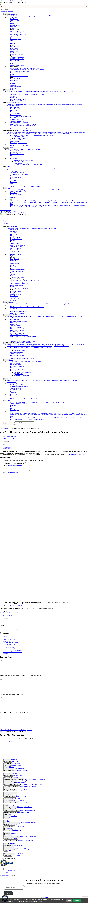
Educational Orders (15, 152)
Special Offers (14, 17)
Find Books (7, 14)
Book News (13, 193)
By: (9, 438)
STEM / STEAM (15, 62)
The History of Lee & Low (17, 172)
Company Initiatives (15, 175)
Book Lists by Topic (9, 639)
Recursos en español (15, 115)
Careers (12, 183)
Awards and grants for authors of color (10, 612)
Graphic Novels (14, 51)
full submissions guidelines (15, 605)
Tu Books (13, 85)
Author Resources (15, 141)
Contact (6, 147)
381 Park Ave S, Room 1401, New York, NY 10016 (28, 164)
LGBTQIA (13, 74)
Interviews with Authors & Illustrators (13, 650)
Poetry (12, 63)
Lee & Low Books (15, 79)
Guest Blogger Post (8, 647)
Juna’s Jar (81, 454)
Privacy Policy (7, 855)
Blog (5, 188)
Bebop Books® (14, 46)
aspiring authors (7, 447)
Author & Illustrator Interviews (18, 191)
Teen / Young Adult (15, 39)
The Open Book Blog (35, 190)
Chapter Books (14, 49)
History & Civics (15, 60)
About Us (6, 805)
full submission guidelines (15, 465)
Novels (12, 52)
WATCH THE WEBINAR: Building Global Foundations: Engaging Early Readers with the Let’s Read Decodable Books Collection (47, 206)
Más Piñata (13, 88)
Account (5, 223)
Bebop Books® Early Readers (18, 99)
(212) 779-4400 (18, 161)
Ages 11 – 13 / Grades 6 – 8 (18, 34)
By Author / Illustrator (16, 26)
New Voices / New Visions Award (12, 652)
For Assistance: (14, 158)
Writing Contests (31, 135)
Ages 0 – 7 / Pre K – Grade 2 (18, 31)
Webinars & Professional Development (20, 116)
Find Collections (40, 91)
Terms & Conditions (9, 853)
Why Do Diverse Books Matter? (19, 174)
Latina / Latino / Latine (16, 73)
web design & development (4, 875)
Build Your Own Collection (17, 100)
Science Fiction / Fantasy (17, 65)
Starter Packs (13, 96)
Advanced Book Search (6, 11)
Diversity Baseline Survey (25, 186)
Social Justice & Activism (17, 59)
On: (9, 436)
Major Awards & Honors (17, 177)
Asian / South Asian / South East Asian (20, 71)
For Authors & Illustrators (10, 130)
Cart (4, 221)
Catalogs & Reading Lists (17, 121)
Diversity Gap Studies (9, 644)
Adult (11, 40)
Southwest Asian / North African (19, 76)
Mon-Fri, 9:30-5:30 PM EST (22, 163)
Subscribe (8, 893)
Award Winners (14, 20)
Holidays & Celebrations (10, 649)
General (5, 653)
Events (12, 196)
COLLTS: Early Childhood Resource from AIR (23, 124)
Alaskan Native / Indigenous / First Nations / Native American (27, 69)
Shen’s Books (14, 83)
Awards (5, 636)
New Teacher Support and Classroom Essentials (23, 125)
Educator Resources (15, 194)
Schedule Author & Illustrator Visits (20, 119)
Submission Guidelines (16, 140)
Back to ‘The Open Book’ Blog (8, 615)
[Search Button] (15, 424)
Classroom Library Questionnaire (19, 122)
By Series (13, 28)
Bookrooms (13, 112)
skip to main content (5, 210)
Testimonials (13, 180)
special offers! (12, 211)
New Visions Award (19, 138)
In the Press (13, 182)
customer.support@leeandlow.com (23, 160)
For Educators (7, 102)
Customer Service (15, 151)
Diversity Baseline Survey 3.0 (11, 810)
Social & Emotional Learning (18, 57)
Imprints (12, 179)
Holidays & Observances (17, 42)
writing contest (7, 448)
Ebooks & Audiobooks (16, 54)
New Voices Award (19, 136)
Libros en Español (8, 768)
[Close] (0, 4)
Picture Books (14, 48)
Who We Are (13, 171)
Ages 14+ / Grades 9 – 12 (17, 36)
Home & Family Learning (17, 118)
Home (1, 428)
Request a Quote (14, 107)
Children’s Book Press (16, 82)
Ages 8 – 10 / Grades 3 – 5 (17, 32)
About (5, 166)
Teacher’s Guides (15, 113)
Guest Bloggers (14, 197)
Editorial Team (7, 798)
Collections (7, 90)
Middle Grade (14, 37)
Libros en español (15, 25)
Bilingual (12, 23)
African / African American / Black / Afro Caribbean (24, 68)
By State (12, 43)
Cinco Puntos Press (15, 86)
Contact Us (25, 149)
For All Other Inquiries (16, 157)
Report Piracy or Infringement (18, 143)
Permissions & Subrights (17, 154)
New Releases (14, 19)
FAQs (12, 155)
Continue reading (44, 897)
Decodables (13, 22)
